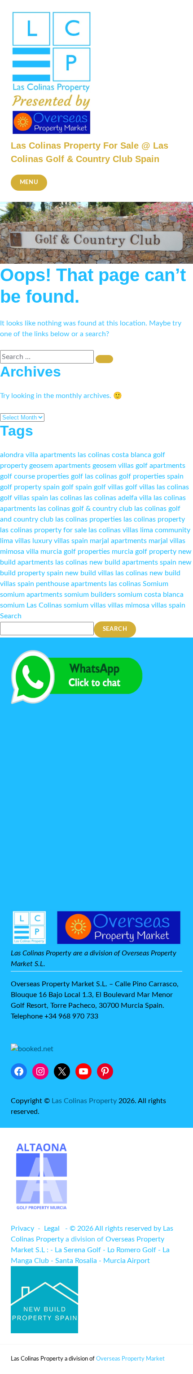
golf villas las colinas (157, 487)
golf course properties (34, 476)
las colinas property (154, 519)
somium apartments (31, 594)
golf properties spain (151, 476)
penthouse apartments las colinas (88, 583)
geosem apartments (60, 465)
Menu (29, 182)
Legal (52, 1228)
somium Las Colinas (31, 605)
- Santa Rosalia (74, 1260)
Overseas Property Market (130, 1359)
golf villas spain (24, 497)
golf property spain (30, 487)
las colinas (66, 497)
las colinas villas (113, 530)
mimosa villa (19, 551)
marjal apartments (118, 540)
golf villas (108, 487)
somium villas (85, 605)
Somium (155, 583)
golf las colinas (94, 476)
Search (11, 616)
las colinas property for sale (43, 530)
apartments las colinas (75, 454)
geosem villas (113, 465)
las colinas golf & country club (85, 508)
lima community (165, 530)
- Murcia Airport (124, 1260)
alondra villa (19, 454)
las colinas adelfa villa (118, 497)
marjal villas (167, 540)
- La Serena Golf (75, 1250)
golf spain (76, 487)
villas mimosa (128, 605)
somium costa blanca (151, 594)
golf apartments (160, 465)
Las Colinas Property (84, 1100)
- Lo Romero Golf (129, 1250)
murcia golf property (144, 551)
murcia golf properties (75, 551)
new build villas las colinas (106, 573)
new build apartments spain (132, 562)
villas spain (168, 605)
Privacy (22, 1228)
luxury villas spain (60, 540)
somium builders (90, 594)
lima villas (15, 540)
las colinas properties (88, 519)
